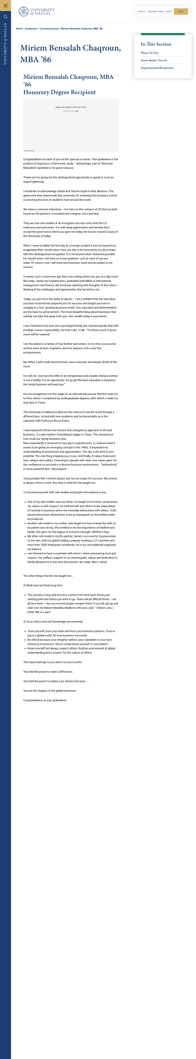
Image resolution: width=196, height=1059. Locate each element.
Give (181, 11)
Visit (169, 12)
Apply (142, 12)
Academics (31, 28)
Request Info (156, 12)
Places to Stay (149, 53)
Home (19, 28)
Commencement (49, 28)
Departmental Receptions (157, 68)
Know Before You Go (154, 60)
